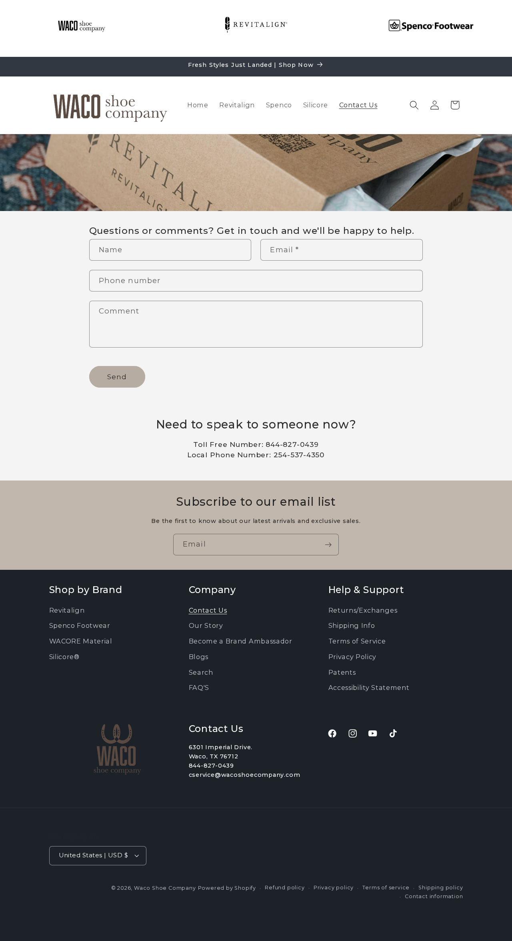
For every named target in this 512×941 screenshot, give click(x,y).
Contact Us (208, 610)
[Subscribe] (328, 544)
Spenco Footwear (79, 625)
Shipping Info (351, 625)
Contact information (434, 896)
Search (201, 672)
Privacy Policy (352, 656)
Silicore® (64, 656)
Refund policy (284, 887)
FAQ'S (199, 688)
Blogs (198, 656)
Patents (342, 672)
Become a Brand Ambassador (240, 641)
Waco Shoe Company (165, 888)
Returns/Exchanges (363, 610)
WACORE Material (80, 641)
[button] (414, 105)
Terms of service (386, 887)
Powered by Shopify (227, 888)
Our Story (206, 625)
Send (117, 376)
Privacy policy (334, 887)
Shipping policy (440, 887)
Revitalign (67, 610)
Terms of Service (357, 641)
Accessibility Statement (369, 688)
